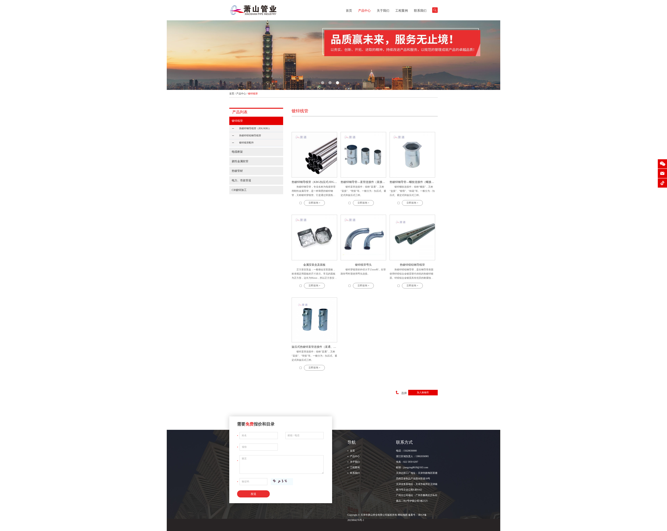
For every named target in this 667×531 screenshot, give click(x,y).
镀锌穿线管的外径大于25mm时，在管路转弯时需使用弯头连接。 (363, 271)
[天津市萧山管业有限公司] (253, 14)
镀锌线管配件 (246, 142)
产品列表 (240, 112)
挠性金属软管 (240, 161)
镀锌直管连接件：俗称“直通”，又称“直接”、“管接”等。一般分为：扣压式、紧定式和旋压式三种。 (363, 191)
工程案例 (401, 10)
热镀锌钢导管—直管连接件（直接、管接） (363, 181)
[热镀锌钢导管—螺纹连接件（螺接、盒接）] (412, 155)
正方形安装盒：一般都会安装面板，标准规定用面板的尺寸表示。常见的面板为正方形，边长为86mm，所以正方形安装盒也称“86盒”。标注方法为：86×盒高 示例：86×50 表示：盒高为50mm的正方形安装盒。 (314, 274)
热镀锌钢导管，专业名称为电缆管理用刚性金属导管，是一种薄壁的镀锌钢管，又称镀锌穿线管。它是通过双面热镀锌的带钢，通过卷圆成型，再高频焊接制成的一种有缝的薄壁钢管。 (313, 191)
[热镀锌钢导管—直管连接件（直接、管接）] (363, 155)
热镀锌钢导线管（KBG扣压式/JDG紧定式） (314, 181)
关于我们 (383, 10)
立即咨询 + (314, 203)
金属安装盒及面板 (314, 264)
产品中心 (364, 10)
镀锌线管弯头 (363, 264)
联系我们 (420, 10)
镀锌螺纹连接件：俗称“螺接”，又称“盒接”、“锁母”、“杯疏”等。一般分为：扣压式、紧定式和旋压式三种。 (412, 191)
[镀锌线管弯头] (363, 237)
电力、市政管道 (241, 180)
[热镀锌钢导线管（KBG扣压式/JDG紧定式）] (314, 155)
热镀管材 (237, 170)
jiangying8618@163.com (415, 467)
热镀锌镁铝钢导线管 (412, 264)
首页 (349, 10)
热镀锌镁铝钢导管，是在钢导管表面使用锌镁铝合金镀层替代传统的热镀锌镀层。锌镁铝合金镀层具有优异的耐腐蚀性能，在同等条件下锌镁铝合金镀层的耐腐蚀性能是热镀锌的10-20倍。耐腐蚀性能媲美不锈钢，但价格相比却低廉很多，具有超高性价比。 (412, 274)
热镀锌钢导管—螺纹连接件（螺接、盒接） (412, 181)
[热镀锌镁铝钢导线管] (412, 237)
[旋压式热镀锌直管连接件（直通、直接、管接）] (314, 320)
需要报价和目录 (256, 424)
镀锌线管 (237, 120)
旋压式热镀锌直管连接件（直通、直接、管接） (314, 346)
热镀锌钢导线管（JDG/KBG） (255, 128)
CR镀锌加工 (239, 189)
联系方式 (404, 442)
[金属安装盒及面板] (314, 237)
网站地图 (402, 515)
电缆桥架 (237, 151)
